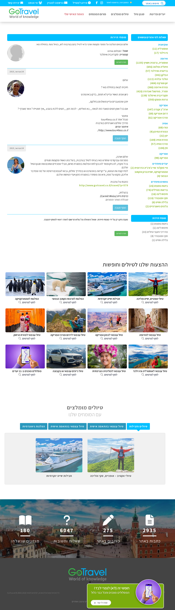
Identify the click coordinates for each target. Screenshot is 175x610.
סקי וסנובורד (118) (158, 198)
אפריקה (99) (161, 158)
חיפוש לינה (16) (159, 194)
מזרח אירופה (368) (158, 87)
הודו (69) (163, 127)
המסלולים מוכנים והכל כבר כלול (110, 590)
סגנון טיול (139, 14)
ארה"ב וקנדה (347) (157, 109)
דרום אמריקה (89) (158, 113)
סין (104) (163, 148)
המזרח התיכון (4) (159, 131)
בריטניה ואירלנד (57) (157, 71)
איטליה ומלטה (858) (157, 67)
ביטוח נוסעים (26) (158, 186)
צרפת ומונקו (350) (158, 99)
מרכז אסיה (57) (159, 144)
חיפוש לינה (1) (160, 228)
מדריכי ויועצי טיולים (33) (155, 232)
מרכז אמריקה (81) (158, 117)
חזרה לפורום (121, 62)
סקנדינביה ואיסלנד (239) (154, 95)
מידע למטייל (80, 2)
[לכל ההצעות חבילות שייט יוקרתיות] (59, 440)
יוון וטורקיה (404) (159, 83)
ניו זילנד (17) (161, 53)
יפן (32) (164, 135)
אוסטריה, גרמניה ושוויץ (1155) (152, 62)
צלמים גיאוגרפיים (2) (157, 206)
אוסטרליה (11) (160, 48)
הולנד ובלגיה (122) (158, 79)
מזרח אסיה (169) (159, 140)
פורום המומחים (97, 14)
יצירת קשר (14, 2)
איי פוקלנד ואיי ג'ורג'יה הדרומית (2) (149, 168)
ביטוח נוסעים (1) (159, 224)
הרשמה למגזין (55, 2)
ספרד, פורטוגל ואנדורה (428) (152, 91)
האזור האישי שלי (74, 14)
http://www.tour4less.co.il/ (112, 130)
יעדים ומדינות (157, 14)
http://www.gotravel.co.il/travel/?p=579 (103, 185)
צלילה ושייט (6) (160, 202)
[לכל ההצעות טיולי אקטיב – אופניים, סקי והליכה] (111, 440)
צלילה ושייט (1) (160, 240)
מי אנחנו (33, 2)
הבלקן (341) (161, 75)
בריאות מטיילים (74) (157, 190)
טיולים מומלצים (120, 14)
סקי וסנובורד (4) (159, 236)
